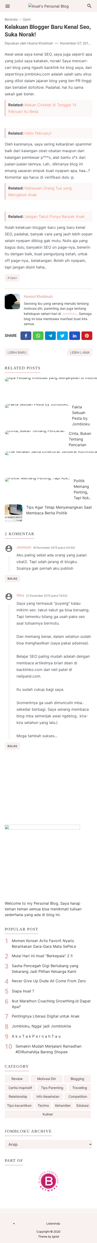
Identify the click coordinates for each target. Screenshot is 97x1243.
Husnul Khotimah (38, 296)
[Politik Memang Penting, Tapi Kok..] (37, 480)
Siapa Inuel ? (23, 991)
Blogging (77, 1079)
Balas (12, 578)
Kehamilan (63, 1105)
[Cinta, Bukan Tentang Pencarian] (35, 432)
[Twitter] (38, 335)
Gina (20, 595)
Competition (78, 1096)
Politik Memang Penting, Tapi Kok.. (82, 489)
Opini (13, 278)
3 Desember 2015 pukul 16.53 (46, 595)
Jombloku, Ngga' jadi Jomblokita (41, 1026)
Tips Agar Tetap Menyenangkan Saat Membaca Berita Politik (59, 510)
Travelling (79, 1088)
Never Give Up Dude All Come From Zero (49, 981)
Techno (43, 1105)
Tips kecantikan (19, 1105)
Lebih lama (79, 352)
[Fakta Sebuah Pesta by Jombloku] (36, 406)
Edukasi (83, 1105)
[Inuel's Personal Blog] (48, 5)
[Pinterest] (86, 335)
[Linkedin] (74, 335)
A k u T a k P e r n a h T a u (36, 1036)
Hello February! (37, 133)
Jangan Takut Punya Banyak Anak (54, 216)
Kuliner (48, 1114)
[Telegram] (50, 335)
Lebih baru (17, 352)
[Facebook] (25, 335)
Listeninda (53, 1223)
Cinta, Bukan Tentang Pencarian (80, 439)
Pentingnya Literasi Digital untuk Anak (46, 1016)
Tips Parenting (52, 1088)
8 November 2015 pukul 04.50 (54, 547)
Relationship (18, 1096)
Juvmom (23, 547)
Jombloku (69, 314)
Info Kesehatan (47, 1096)
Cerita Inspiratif (20, 1088)
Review (17, 1079)
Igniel (55, 1236)
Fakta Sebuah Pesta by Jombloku (81, 415)
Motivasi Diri (46, 1079)
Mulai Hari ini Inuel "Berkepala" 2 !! (42, 955)
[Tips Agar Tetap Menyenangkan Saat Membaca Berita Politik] (13, 513)
